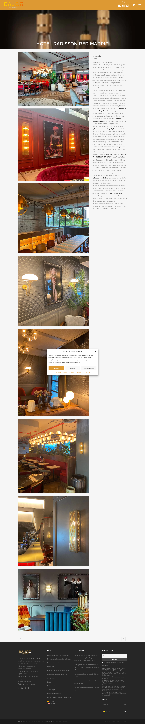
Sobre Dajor (51, 678)
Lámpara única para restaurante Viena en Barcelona (86, 682)
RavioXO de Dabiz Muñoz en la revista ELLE (86, 689)
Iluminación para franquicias (56, 663)
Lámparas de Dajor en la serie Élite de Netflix (86, 675)
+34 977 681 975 (30, 684)
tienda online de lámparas (61, 721)
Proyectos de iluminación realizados (59, 659)
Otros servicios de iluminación (57, 674)
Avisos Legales (106, 695)
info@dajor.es (26, 681)
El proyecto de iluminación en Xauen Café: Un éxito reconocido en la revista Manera (86, 667)
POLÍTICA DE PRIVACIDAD (75, 372)
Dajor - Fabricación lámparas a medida (36, 721)
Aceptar (56, 368)
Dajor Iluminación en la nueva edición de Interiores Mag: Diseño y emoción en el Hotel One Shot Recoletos (86, 658)
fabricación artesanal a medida (116, 154)
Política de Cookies (53, 686)
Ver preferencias (89, 368)
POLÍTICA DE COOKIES (61, 372)
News (49, 682)
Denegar (72, 368)
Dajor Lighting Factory (100, 83)
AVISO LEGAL (86, 372)
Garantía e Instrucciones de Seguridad (59, 697)
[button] (95, 351)
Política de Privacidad (54, 693)
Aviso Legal (51, 690)
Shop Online (51, 666)
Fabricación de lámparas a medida (58, 655)
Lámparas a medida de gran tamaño (58, 670)
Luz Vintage (112, 111)
